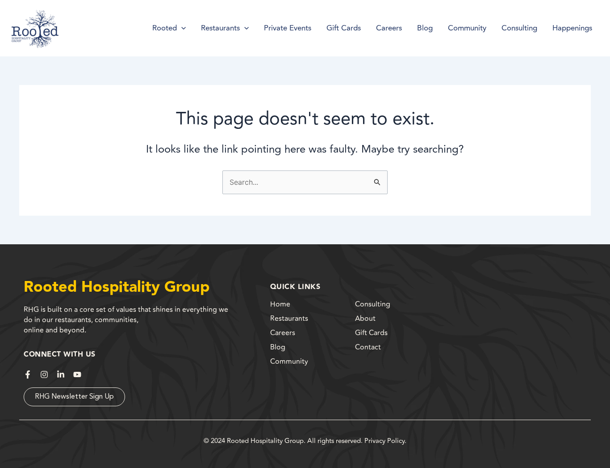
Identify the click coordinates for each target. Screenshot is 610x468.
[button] (181, 28)
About (365, 318)
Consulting (372, 304)
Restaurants (289, 318)
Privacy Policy (384, 441)
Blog (277, 347)
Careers (282, 333)
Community (289, 361)
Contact (368, 347)
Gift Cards (371, 333)
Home (280, 304)
